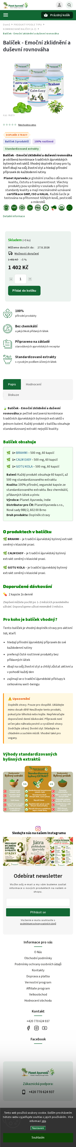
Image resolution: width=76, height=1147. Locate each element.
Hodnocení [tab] (33, 384)
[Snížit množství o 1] (11, 279)
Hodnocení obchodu (38, 1000)
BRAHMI (22, 453)
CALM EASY (23, 459)
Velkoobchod (38, 994)
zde (44, 1121)
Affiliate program (38, 988)
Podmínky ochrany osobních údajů (38, 964)
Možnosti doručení (27, 254)
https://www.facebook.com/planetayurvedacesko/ (28, 1027)
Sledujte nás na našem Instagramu (39, 833)
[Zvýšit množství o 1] (30, 279)
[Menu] (6, 15)
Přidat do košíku (24, 290)
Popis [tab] (12, 384)
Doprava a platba (38, 976)
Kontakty (38, 970)
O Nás (38, 952)
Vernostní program (38, 982)
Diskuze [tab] (13, 395)
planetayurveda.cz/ (36, 1027)
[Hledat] (69, 5)
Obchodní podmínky (38, 958)
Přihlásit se (38, 912)
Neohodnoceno (27, 125)
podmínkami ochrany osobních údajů (38, 923)
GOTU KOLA (24, 466)
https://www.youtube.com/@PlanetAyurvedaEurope (44, 1027)
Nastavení (38, 1128)
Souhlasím (38, 1137)
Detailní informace (14, 216)
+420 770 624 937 (38, 1021)
